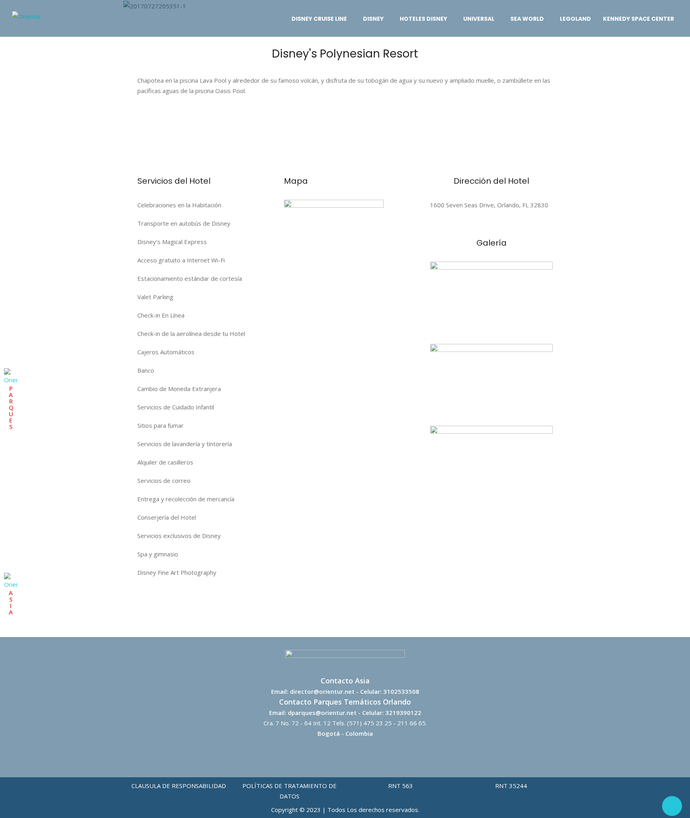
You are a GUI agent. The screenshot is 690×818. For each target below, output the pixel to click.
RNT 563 (400, 786)
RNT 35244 (511, 786)
